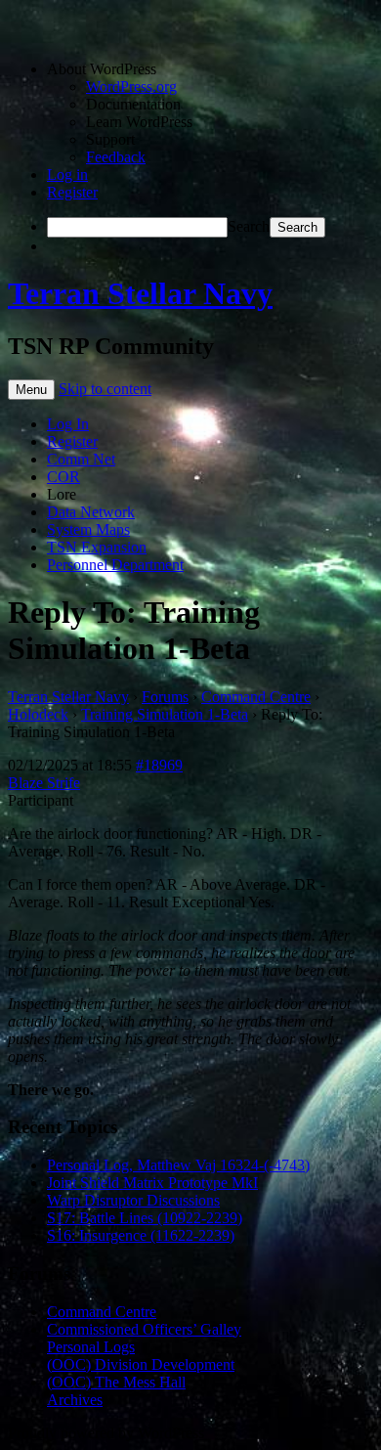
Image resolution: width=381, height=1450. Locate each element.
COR (63, 476)
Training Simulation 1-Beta (164, 714)
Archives (75, 1399)
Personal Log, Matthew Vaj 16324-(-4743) (178, 1165)
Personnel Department (115, 564)
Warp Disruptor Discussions (133, 1200)
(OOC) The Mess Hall (116, 1382)
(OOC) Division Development (140, 1364)
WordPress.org (131, 86)
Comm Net (81, 459)
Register (72, 192)
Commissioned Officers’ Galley (144, 1329)
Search (249, 226)
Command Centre (256, 696)
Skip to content (105, 388)
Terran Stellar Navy (140, 293)
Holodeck (38, 714)
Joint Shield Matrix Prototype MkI (152, 1182)
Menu (31, 389)
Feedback (116, 157)
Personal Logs (91, 1347)
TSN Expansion (97, 547)
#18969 (159, 765)
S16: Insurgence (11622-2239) (140, 1235)
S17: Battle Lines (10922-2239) (144, 1217)
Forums (165, 696)
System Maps (88, 529)
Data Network (91, 512)
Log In (68, 424)
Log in (67, 174)
